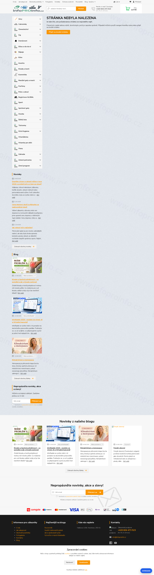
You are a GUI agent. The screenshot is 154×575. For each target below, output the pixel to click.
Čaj (19, 35)
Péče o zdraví (23, 92)
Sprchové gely (23, 108)
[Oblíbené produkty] (130, 2)
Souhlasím (83, 562)
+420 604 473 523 (103, 9)
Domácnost (22, 41)
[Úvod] (28, 8)
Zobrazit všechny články (22, 378)
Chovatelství (23, 29)
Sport (20, 102)
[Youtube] (116, 543)
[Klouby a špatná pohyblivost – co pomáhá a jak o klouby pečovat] (27, 266)
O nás (14, 2)
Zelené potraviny (25, 160)
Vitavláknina (23, 137)
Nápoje (21, 52)
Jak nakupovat (23, 2)
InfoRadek (146, 571)
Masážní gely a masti (26, 80)
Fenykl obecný (119, 448)
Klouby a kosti (23, 69)
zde (86, 570)
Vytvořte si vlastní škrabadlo (55, 535)
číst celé (15, 241)
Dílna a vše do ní (24, 47)
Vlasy (20, 148)
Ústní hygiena (23, 131)
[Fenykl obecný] (127, 433)
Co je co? (127, 444)
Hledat (81, 9)
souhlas (67, 554)
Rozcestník (79, 2)
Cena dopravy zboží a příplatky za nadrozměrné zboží (25, 205)
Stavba (21, 114)
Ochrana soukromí (68, 2)
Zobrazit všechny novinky (22, 247)
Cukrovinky (22, 24)
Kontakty (57, 2)
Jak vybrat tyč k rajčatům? (22, 228)
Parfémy (21, 86)
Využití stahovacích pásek (54, 530)
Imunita (21, 63)
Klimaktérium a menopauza (23, 360)
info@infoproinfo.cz (119, 537)
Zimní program (24, 166)
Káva (20, 57)
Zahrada (21, 154)
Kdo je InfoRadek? (29, 316)
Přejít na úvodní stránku (58, 32)
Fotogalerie (49, 2)
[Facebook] (111, 543)
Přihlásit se (36, 401)
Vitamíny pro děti (25, 143)
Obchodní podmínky (35, 2)
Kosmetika (22, 75)
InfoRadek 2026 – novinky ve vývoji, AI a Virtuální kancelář (27, 321)
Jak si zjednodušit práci (53, 533)
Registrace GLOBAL (26, 97)
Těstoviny (22, 125)
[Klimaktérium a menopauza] (27, 346)
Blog (18, 540)
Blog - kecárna (89, 2)
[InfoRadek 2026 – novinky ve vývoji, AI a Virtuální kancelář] (27, 306)
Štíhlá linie (22, 120)
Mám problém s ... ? (29, 276)
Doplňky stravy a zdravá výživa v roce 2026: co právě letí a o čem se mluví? (27, 182)
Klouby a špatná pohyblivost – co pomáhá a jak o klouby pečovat (25, 280)
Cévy (20, 19)
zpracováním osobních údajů (29, 405)
